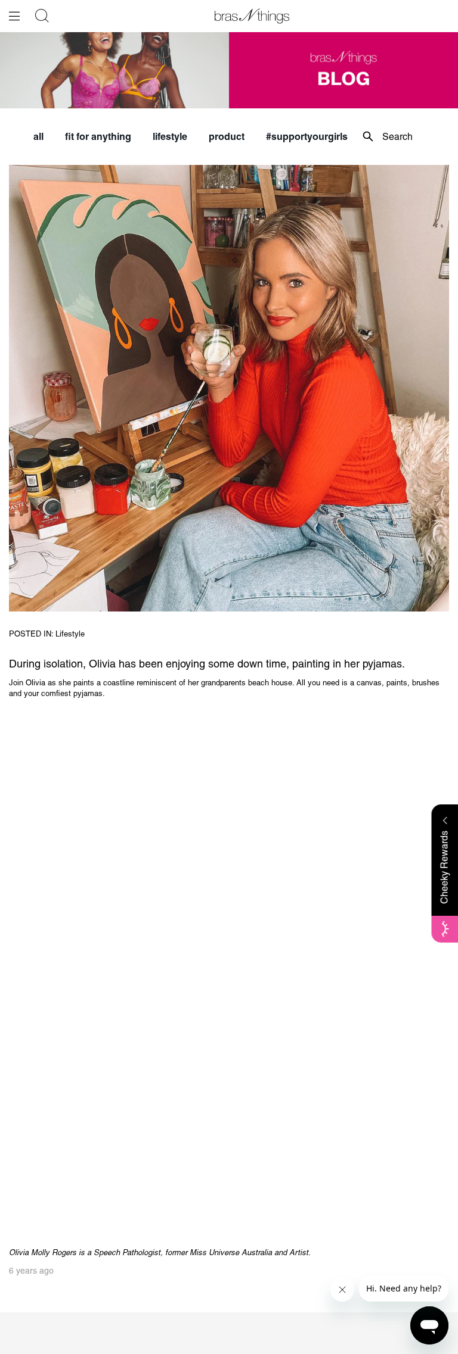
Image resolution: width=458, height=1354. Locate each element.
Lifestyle (70, 633)
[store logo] (252, 16)
